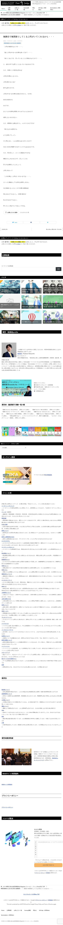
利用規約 (48, 872)
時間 (3, 665)
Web (3, 710)
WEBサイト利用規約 (7, 784)
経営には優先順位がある (8, 537)
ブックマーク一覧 (24, 212)
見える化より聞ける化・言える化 (53, 229)
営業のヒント (5, 565)
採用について (5, 605)
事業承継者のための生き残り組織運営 (12, 43)
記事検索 (9, 8)
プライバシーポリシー (7, 807)
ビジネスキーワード (7, 580)
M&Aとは (4, 586)
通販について (5, 706)
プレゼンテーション (7, 617)
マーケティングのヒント (8, 547)
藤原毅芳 (20, 353)
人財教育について (6, 592)
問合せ (33, 8)
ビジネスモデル (6, 541)
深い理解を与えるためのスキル (30, 322)
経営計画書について (7, 640)
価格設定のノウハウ (7, 574)
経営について (5, 530)
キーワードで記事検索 (7, 266)
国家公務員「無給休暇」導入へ (30, 306)
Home (3, 8)
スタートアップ (6, 652)
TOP (24, 12)
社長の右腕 (4, 524)
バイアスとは (5, 623)
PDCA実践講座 (48, 474)
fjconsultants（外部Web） (55, 8)
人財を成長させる (6, 598)
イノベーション (6, 646)
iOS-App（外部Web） (42, 8)
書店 (3, 716)
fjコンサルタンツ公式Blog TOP (31, 894)
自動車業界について (7, 693)
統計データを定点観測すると (9, 658)
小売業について (6, 700)
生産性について (6, 636)
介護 (3, 722)
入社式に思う (5, 229)
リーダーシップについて (8, 506)
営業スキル (4, 570)
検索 (58, 269)
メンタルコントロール (7, 629)
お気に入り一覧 (17, 8)
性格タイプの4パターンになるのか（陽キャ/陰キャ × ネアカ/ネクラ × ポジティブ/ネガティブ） (53, 289)
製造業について (6, 689)
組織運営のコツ (6, 559)
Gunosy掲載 (26, 8)
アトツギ (4, 512)
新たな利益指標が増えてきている (52, 322)
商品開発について (6, 553)
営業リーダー (5, 611)
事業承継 (4, 518)
